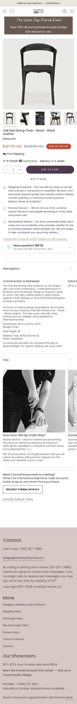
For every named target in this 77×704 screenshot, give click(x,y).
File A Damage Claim (16, 625)
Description (11, 269)
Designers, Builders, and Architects (24, 604)
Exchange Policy (13, 618)
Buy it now (38, 179)
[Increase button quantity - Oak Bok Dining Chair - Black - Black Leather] (20, 170)
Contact (8, 646)
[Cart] (72, 11)
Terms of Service (13, 639)
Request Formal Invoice (22, 489)
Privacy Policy (11, 632)
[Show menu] (4, 11)
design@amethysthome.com (23, 558)
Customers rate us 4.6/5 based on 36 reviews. (35, 239)
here (29, 449)
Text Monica (53, 3)
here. (69, 697)
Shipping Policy (12, 611)
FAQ (6, 360)
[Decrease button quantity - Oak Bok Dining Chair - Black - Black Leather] (7, 170)
